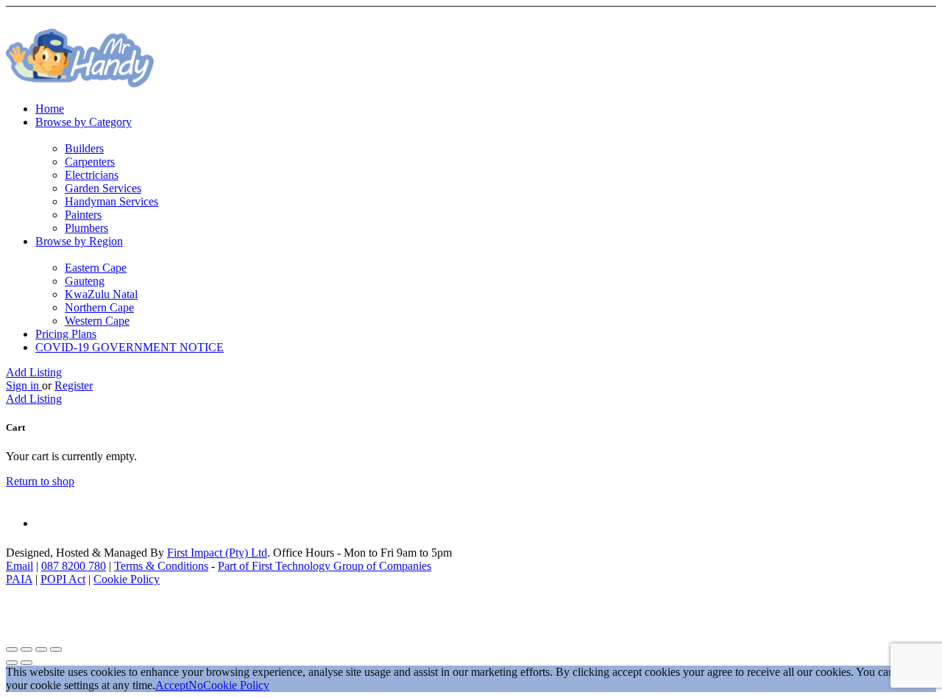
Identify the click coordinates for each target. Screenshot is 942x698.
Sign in (24, 385)
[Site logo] (80, 83)
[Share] (26, 649)
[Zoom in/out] (56, 649)
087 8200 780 (73, 566)
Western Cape (97, 320)
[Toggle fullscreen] (41, 649)
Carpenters (90, 161)
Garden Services (103, 188)
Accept (171, 685)
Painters (83, 214)
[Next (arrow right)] (26, 662)
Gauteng (85, 281)
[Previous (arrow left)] (12, 662)
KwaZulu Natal (101, 294)
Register (73, 385)
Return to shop (40, 481)
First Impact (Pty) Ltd (217, 552)
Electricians (91, 175)
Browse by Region (79, 241)
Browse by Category (83, 122)
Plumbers (86, 228)
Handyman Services (111, 201)
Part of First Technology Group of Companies (324, 566)
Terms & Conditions (161, 566)
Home (49, 108)
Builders (84, 148)
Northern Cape (99, 307)
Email (19, 566)
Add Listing (34, 372)
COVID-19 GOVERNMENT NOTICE (129, 347)
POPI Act (62, 579)
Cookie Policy (126, 579)
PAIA (19, 579)
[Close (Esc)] (12, 649)
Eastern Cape (96, 267)
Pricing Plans (65, 334)
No (195, 685)
